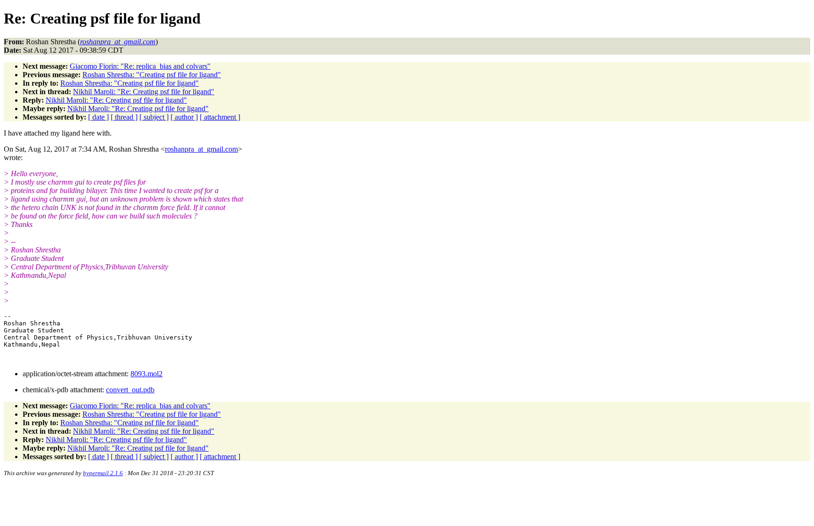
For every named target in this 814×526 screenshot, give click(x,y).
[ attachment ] (220, 117)
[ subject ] (154, 117)
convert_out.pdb (130, 390)
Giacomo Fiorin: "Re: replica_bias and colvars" (140, 66)
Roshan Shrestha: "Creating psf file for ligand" (151, 75)
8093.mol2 (146, 374)
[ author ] (184, 117)
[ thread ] (124, 117)
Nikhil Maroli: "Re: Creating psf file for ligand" (143, 92)
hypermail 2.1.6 (103, 473)
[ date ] (98, 117)
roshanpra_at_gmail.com (201, 149)
